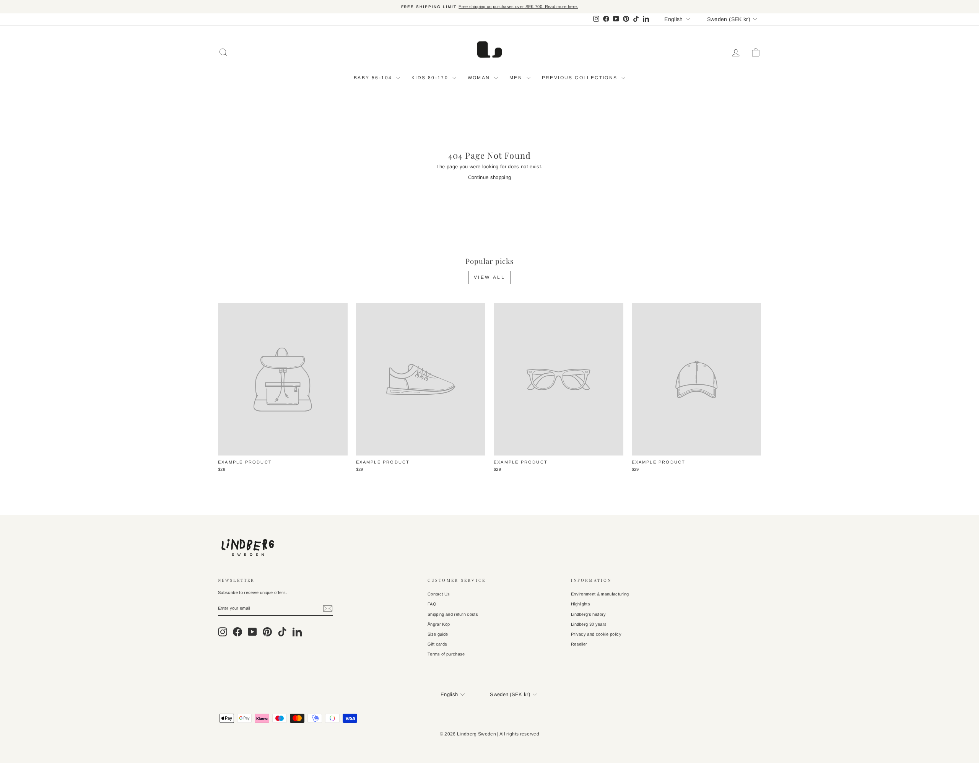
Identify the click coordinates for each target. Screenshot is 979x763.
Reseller (579, 644)
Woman (480, 77)
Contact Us (439, 594)
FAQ (432, 604)
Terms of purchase (446, 654)
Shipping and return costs (453, 614)
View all (490, 277)
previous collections (581, 77)
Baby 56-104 (374, 77)
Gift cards (437, 644)
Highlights (580, 604)
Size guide (438, 634)
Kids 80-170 (430, 77)
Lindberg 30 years (589, 624)
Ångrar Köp (439, 624)
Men (517, 77)
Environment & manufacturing (600, 594)
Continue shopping (489, 177)
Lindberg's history (588, 614)
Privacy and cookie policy (596, 634)
